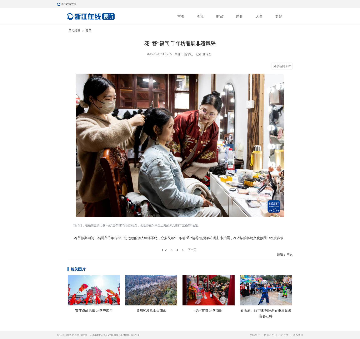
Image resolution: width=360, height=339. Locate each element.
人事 (259, 16)
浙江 (200, 16)
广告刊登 (284, 335)
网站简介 (255, 335)
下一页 (192, 249)
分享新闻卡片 (282, 66)
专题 (278, 16)
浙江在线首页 (59, 4)
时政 (220, 16)
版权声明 (269, 335)
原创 (239, 16)
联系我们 (298, 335)
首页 (181, 16)
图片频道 (74, 30)
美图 (88, 30)
